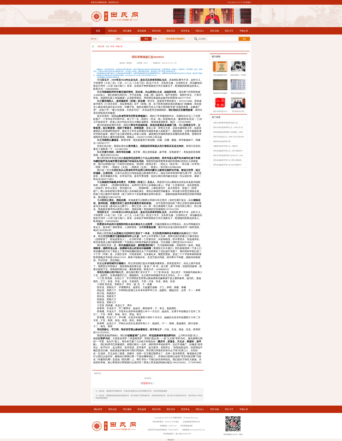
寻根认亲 (243, 31)
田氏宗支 (171, 31)
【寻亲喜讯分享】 (238, 111)
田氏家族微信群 (186, 426)
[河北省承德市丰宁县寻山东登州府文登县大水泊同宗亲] (222, 71)
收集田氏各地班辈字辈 (222, 141)
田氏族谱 (141, 31)
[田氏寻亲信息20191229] (239, 89)
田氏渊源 (127, 31)
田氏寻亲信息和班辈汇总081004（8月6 (228, 155)
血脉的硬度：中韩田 (238, 75)
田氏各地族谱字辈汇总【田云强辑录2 (227, 160)
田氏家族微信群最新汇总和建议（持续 (228, 132)
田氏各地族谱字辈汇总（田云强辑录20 (228, 151)
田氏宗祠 (156, 31)
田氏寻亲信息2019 (238, 93)
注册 (155, 39)
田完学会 (185, 31)
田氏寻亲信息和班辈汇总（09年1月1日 (228, 127)
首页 (98, 31)
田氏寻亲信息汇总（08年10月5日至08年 (228, 137)
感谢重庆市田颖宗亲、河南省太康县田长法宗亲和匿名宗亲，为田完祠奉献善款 (137, 391)
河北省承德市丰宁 (220, 75)
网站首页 (98, 409)
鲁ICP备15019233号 (183, 434)
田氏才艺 (229, 31)
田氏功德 (214, 31)
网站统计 (171, 440)
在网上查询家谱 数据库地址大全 (225, 123)
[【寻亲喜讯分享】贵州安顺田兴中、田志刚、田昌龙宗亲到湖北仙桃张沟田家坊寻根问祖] (238, 108)
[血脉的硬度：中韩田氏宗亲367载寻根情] (238, 71)
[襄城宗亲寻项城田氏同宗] (220, 89)
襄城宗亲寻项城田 (220, 93)
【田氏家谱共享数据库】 (175, 39)
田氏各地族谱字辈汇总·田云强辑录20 (227, 165)
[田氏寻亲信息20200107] (220, 108)
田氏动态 (112, 31)
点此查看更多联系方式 (191, 422)
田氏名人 (200, 31)
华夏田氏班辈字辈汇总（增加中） (226, 146)
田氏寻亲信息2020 (220, 111)
